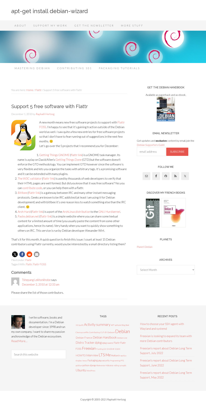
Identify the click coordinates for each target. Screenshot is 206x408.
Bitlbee (22, 192)
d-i (106, 332)
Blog (123, 325)
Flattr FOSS (39, 264)
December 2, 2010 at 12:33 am (40, 284)
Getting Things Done (69, 159)
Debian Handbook (105, 337)
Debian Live (122, 338)
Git (105, 349)
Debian (122, 331)
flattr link (76, 155)
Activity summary (97, 324)
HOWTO (81, 355)
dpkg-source (107, 343)
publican (79, 365)
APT (112, 325)
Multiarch (115, 355)
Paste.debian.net (28, 216)
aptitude (118, 325)
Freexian (89, 348)
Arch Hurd (24, 211)
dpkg (98, 342)
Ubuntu (81, 370)
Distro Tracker (85, 342)
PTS (122, 360)
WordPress (91, 371)
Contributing (94, 332)
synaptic (123, 365)
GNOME (110, 349)
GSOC (118, 349)
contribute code (32, 188)
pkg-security (104, 360)
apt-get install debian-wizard (49, 11)
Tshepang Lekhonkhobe (36, 280)
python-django (89, 365)
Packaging (92, 360)
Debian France (84, 337)
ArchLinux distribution (76, 211)
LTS (102, 354)
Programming (115, 361)
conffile (86, 332)
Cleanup (79, 332)
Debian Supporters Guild (150, 144)
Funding (99, 349)
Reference (101, 365)
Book (127, 325)
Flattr (28, 260)
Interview (92, 355)
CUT (102, 332)
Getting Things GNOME (54, 155)
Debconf (111, 332)
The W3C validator (30, 178)
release (109, 365)
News (84, 360)
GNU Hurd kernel (109, 211)
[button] (15, 254)
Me (108, 355)
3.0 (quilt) (80, 325)
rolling (116, 365)
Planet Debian (144, 246)
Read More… (19, 341)
